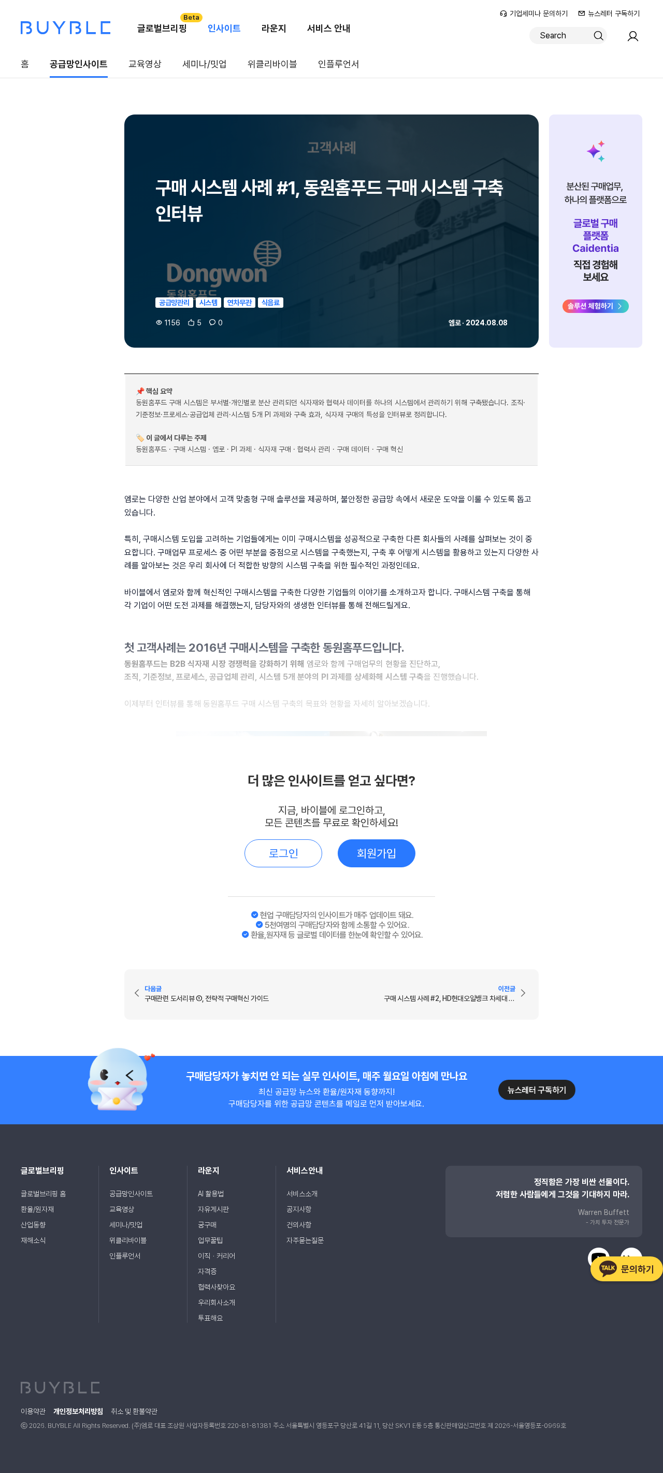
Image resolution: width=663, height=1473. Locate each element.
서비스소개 (302, 1194)
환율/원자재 (37, 1209)
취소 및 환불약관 (134, 1411)
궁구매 (207, 1225)
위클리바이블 (272, 64)
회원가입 (376, 853)
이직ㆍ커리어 (216, 1256)
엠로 (454, 323)
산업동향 (33, 1225)
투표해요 (210, 1318)
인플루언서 (338, 64)
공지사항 (298, 1209)
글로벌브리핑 (167, 23)
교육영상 (145, 64)
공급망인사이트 (79, 64)
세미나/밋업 (204, 64)
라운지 (274, 28)
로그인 (283, 853)
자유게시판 (213, 1209)
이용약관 (33, 1411)
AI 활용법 (211, 1194)
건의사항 (298, 1225)
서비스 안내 (329, 28)
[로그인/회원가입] (633, 39)
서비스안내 (304, 1171)
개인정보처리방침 (78, 1411)
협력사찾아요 (216, 1287)
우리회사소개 (216, 1302)
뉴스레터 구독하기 (614, 13)
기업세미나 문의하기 (539, 13)
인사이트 (224, 28)
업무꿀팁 (210, 1240)
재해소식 (33, 1240)
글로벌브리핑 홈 (43, 1194)
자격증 (207, 1271)
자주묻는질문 (305, 1240)
